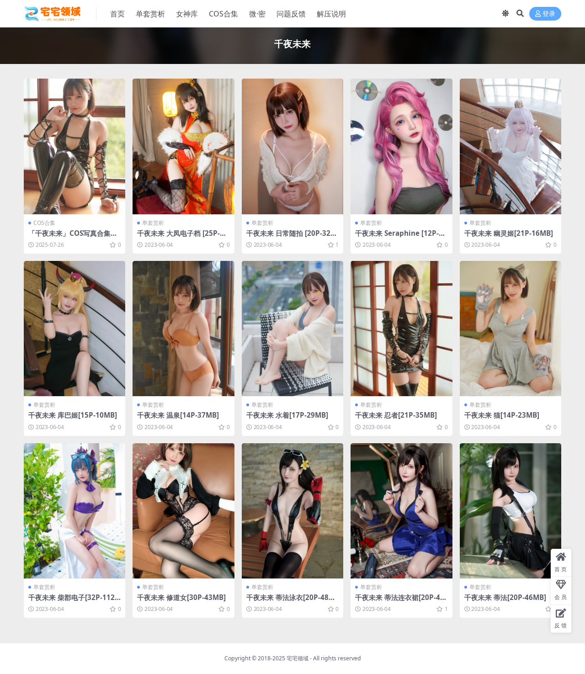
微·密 (257, 14)
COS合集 (223, 14)
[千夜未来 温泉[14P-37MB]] (183, 329)
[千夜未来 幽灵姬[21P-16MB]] (510, 146)
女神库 (187, 14)
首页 (117, 14)
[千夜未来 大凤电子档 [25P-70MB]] (183, 146)
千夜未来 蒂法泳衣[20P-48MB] (290, 601)
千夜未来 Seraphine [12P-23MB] (401, 237)
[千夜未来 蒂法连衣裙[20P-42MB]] (401, 511)
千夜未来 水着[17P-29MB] (287, 414)
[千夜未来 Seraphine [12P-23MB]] (401, 146)
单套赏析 (150, 14)
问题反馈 (291, 14)
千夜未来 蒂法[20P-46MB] (505, 597)
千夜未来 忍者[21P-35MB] (396, 414)
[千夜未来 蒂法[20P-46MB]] (510, 511)
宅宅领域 (297, 658)
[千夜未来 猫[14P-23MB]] (510, 329)
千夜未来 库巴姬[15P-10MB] (72, 414)
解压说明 (331, 14)
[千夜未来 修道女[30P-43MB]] (183, 511)
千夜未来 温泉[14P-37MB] (178, 414)
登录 (548, 14)
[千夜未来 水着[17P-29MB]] (292, 329)
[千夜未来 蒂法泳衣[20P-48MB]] (292, 511)
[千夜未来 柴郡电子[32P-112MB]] (74, 511)
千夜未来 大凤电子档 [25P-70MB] (182, 237)
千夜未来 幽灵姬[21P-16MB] (508, 233)
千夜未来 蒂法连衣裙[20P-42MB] (399, 601)
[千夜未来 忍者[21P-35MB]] (401, 329)
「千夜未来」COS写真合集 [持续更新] (69, 237)
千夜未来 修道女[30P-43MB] (181, 597)
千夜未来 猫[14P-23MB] (501, 414)
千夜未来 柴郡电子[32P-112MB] (71, 601)
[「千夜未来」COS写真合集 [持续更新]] (74, 146)
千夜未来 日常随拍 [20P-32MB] (291, 237)
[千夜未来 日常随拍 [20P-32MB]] (292, 146)
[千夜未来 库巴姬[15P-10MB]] (74, 329)
